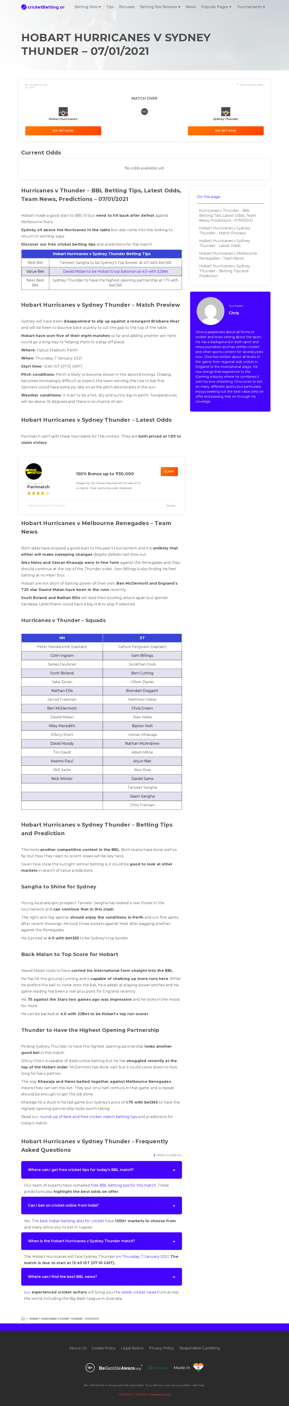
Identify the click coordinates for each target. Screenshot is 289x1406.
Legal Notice (132, 1348)
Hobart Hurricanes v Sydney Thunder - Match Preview (224, 230)
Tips (110, 7)
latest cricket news (138, 1292)
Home (23, 1318)
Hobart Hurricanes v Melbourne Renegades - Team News (228, 255)
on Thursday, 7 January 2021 (142, 1256)
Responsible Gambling (199, 1348)
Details (170, 505)
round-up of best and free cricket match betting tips (88, 1117)
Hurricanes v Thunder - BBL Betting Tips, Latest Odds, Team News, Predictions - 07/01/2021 (227, 215)
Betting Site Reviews (158, 7)
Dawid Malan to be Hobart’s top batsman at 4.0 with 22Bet (115, 271)
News (191, 7)
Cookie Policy (104, 1348)
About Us (77, 1348)
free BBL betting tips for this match (123, 1185)
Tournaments (249, 7)
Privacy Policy (161, 1348)
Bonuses (127, 7)
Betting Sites (86, 7)
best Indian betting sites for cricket (72, 1221)
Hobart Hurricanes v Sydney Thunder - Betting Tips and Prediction (224, 271)
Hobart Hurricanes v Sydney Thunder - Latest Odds (224, 243)
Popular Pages (214, 7)
